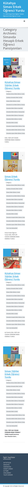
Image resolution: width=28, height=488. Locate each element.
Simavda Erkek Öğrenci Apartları (14, 108)
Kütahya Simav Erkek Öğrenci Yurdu (15, 94)
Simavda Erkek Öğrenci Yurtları (14, 119)
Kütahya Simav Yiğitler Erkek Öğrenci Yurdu (12, 85)
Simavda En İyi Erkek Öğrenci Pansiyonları (16, 104)
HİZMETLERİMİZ (8, 469)
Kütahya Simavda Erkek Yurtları (14, 97)
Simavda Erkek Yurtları (12, 122)
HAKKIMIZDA (7, 467)
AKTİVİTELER (7, 463)
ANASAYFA (6, 465)
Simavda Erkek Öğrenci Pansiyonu (14, 115)
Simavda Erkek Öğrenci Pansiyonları (15, 111)
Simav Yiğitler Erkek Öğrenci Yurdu (12, 374)
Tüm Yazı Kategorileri (11, 228)
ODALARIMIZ (7, 473)
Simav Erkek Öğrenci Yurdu (13, 101)
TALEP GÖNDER (8, 475)
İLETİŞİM (5, 471)
